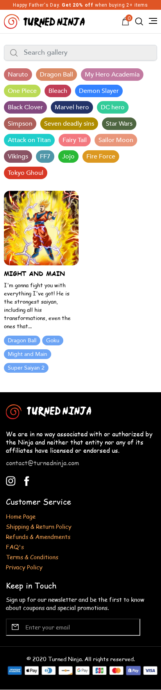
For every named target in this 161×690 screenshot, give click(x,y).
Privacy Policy (24, 567)
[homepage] (45, 20)
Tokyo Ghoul (25, 173)
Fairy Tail (75, 140)
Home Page (21, 516)
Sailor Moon (115, 140)
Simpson (20, 123)
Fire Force (100, 156)
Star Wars (119, 123)
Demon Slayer (99, 91)
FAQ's (15, 546)
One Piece (22, 91)
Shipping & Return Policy (39, 526)
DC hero (113, 107)
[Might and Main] (41, 227)
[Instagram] (11, 480)
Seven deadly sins (69, 123)
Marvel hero (72, 107)
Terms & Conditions (32, 557)
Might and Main (27, 354)
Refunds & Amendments (38, 536)
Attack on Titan (29, 140)
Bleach (57, 91)
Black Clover (25, 107)
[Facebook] (27, 480)
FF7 (45, 156)
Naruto (18, 74)
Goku (52, 340)
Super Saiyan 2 (26, 368)
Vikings (18, 156)
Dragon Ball (56, 74)
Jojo (68, 156)
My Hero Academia (112, 74)
